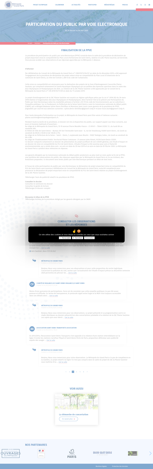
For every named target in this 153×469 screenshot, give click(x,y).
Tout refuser (78, 238)
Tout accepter (65, 238)
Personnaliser (89, 238)
